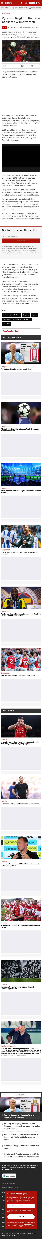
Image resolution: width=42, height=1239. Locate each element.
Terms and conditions (9, 1183)
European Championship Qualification (17, 319)
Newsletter (36, 66)
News (4, 27)
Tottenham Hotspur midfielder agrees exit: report (21, 1147)
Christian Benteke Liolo (11, 315)
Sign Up (21, 1217)
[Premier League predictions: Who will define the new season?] (21, 1109)
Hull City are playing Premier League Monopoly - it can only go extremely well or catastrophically (22, 1126)
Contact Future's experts (10, 1188)
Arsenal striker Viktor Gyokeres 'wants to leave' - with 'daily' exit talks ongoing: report (21, 1137)
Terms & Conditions (19, 1225)
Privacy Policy (27, 1224)
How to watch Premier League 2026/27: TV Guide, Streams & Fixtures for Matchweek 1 (22, 1155)
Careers (4, 1205)
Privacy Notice (28, 248)
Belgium (26, 315)
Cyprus (34, 315)
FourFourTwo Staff (16, 27)
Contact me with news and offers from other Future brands (21, 1211)
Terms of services (25, 246)
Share (6, 66)
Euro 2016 (6, 324)
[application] (21, 156)
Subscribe (32, 3)
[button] (2, 3)
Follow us (25, 66)
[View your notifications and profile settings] (21, 3)
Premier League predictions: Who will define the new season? (19, 1116)
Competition (6, 13)
